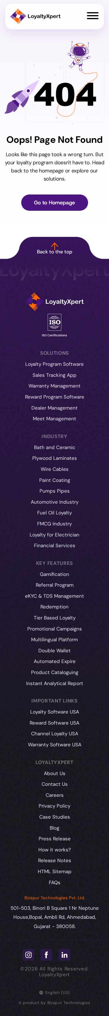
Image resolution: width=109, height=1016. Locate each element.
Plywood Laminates (54, 458)
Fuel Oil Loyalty (54, 512)
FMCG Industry (54, 523)
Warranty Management (54, 386)
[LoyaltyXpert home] (35, 16)
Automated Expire (55, 661)
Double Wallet (54, 650)
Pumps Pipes (55, 491)
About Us (54, 773)
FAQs (54, 882)
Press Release (55, 838)
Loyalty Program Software (54, 364)
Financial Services (54, 545)
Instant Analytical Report (54, 683)
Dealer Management (54, 408)
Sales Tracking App (54, 375)
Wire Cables (55, 469)
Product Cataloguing (54, 672)
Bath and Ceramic (54, 447)
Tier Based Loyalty (55, 618)
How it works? (54, 849)
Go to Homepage (54, 202)
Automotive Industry (54, 502)
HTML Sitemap (55, 871)
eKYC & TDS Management (54, 596)
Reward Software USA (54, 723)
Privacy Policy (54, 806)
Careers (55, 795)
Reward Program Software (54, 397)
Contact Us (55, 784)
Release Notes (54, 860)
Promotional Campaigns (54, 629)
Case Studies (54, 817)
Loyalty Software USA (54, 712)
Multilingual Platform (54, 639)
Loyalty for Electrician (54, 535)
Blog (54, 828)
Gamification (54, 574)
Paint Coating (54, 480)
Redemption (54, 607)
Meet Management (54, 418)
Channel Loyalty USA (54, 733)
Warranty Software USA (54, 744)
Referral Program (55, 585)
